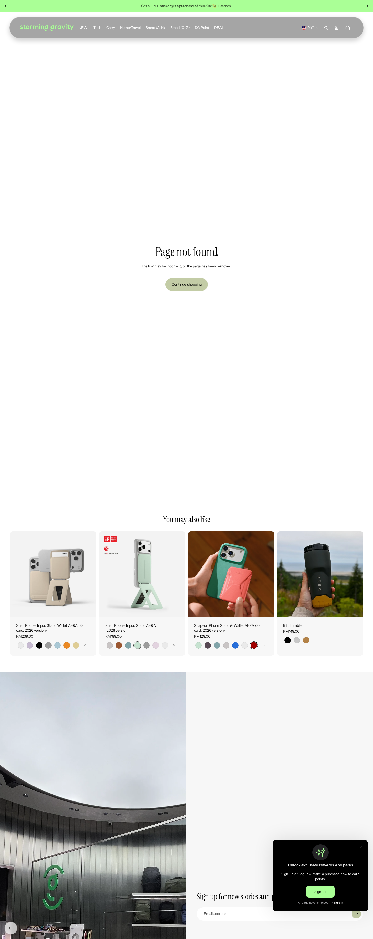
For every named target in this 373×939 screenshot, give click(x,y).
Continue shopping (187, 284)
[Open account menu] (336, 27)
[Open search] (326, 27)
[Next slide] (367, 5)
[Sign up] (356, 913)
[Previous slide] (5, 5)
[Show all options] (84, 645)
